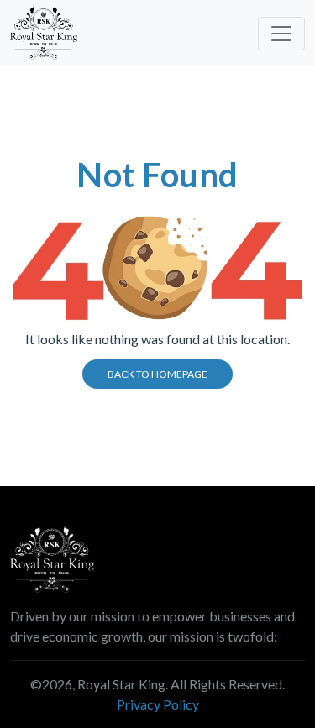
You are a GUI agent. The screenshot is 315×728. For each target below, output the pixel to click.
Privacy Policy (158, 704)
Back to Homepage (157, 374)
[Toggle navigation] (281, 33)
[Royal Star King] (43, 33)
